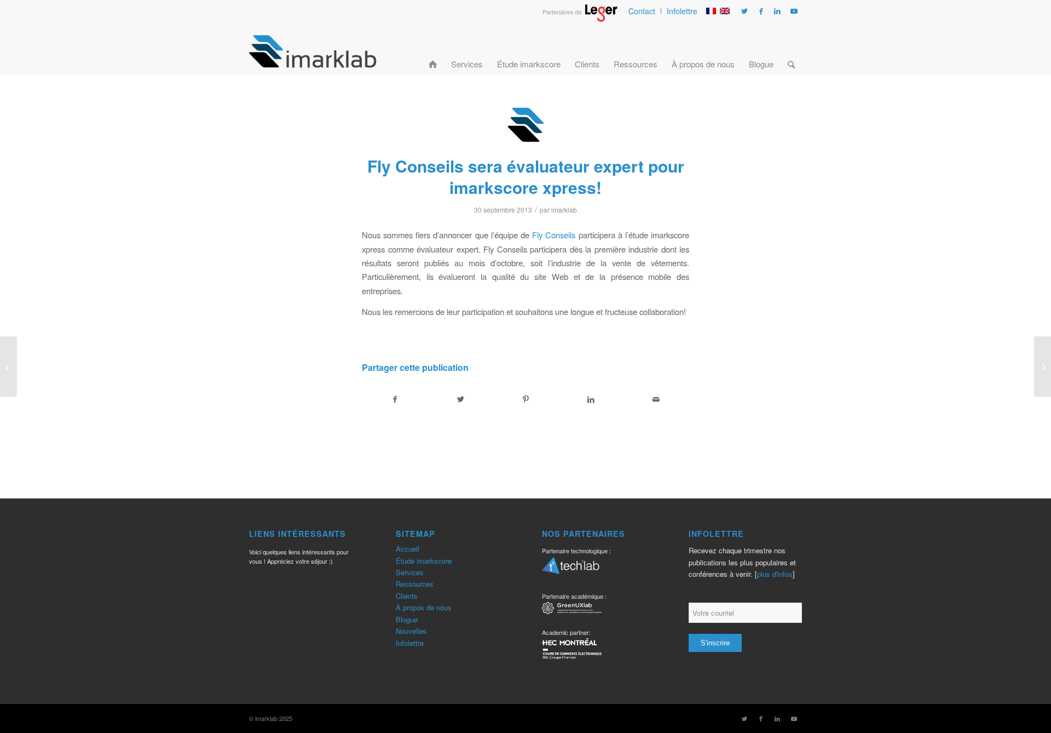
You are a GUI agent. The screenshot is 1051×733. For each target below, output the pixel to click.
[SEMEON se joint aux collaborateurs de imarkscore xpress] (1042, 366)
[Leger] (579, 18)
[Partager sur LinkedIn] (591, 399)
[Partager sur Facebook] (395, 399)
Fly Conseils (553, 234)
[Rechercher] (791, 51)
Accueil (407, 548)
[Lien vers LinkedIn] (777, 11)
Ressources (415, 584)
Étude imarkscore (424, 561)
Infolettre (682, 10)
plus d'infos (775, 574)
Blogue (407, 619)
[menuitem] (642, 11)
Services (410, 572)
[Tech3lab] (570, 569)
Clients (407, 596)
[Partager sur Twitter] (460, 399)
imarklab (564, 209)
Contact (641, 10)
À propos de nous (424, 607)
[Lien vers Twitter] (744, 11)
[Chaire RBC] (572, 609)
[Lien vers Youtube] (794, 11)
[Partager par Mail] (656, 399)
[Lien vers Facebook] (761, 11)
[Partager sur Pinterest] (525, 399)
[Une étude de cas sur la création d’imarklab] (8, 366)
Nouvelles (411, 631)
